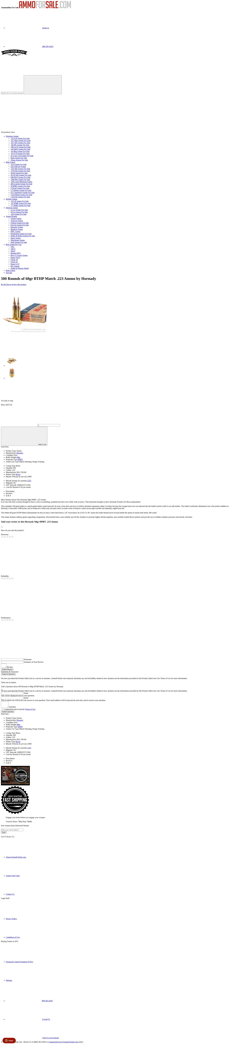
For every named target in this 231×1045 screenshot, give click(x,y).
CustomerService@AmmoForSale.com (63, 1042)
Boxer (18, 474)
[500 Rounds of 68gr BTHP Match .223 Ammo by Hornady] (24, 333)
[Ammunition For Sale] (45, 7)
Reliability (5, 576)
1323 (29, 481)
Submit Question (8, 712)
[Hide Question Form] (2, 689)
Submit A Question (8, 674)
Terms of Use (30, 709)
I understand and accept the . (20, 709)
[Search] (43, 84)
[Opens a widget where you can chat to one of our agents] (9, 1041)
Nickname (28, 659)
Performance (6, 618)
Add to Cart (42, 444)
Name (26, 693)
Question (12, 707)
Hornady (19, 453)
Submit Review (7, 669)
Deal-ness (4, 534)
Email (26, 698)
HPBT (20, 459)
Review (10, 667)
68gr (18, 457)
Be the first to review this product (13, 284)
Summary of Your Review (34, 662)
